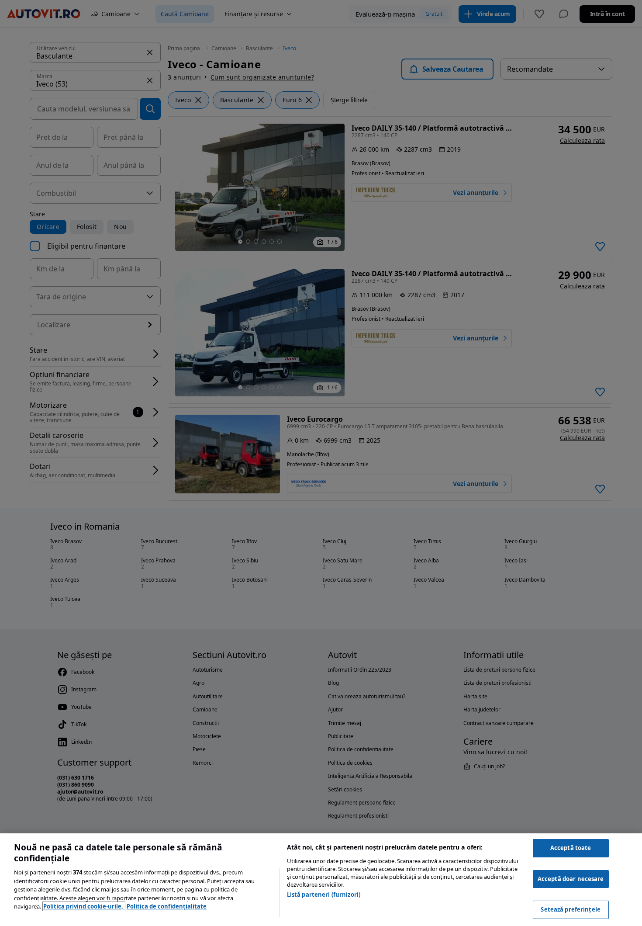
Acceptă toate (570, 848)
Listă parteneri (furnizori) (324, 894)
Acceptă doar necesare (571, 879)
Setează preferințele (571, 909)
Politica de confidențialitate (167, 906)
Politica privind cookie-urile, (83, 906)
